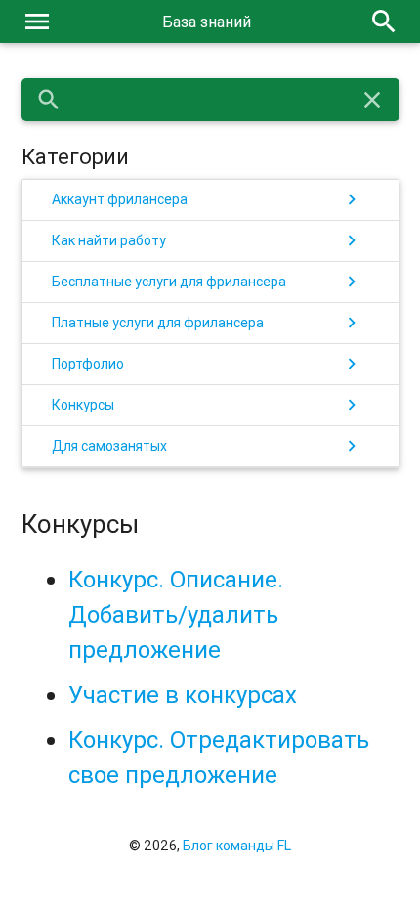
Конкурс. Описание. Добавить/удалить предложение (175, 614)
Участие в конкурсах (182, 694)
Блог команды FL (237, 845)
